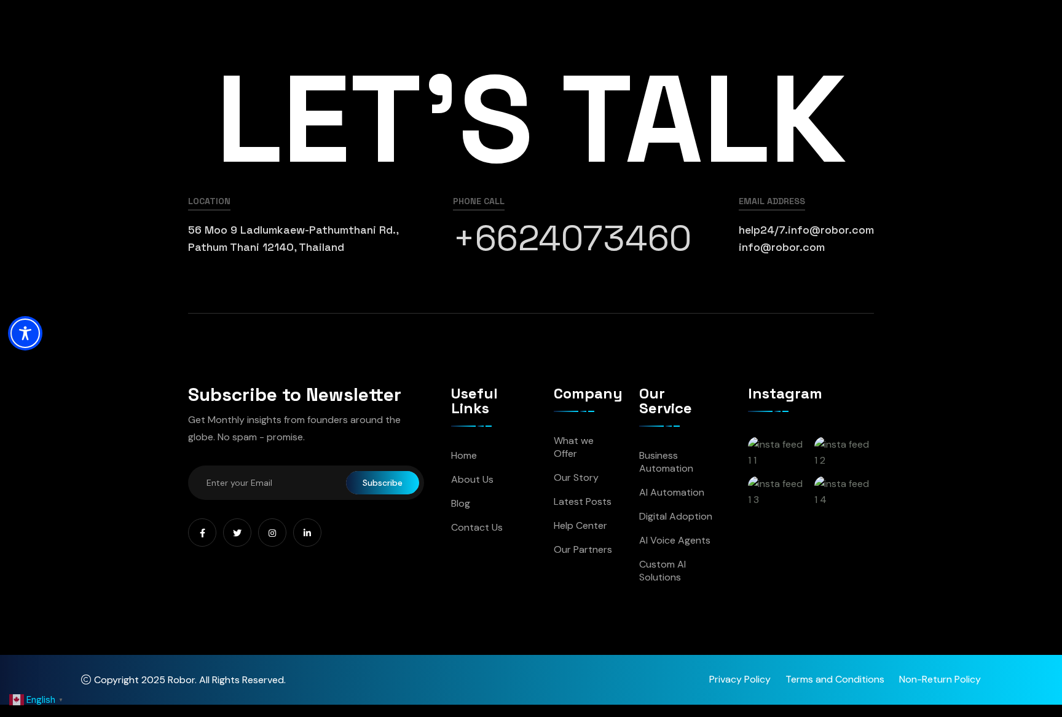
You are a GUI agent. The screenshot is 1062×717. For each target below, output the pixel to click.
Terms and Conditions (834, 679)
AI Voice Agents (674, 540)
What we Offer (574, 447)
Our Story (576, 477)
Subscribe (383, 482)
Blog (460, 503)
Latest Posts (583, 501)
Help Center (580, 525)
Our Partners (583, 549)
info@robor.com (782, 247)
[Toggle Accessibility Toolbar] (25, 333)
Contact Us (477, 527)
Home (464, 455)
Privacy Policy (740, 679)
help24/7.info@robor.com (806, 230)
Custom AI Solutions (662, 571)
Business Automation (666, 462)
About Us (472, 479)
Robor (181, 679)
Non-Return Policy (940, 679)
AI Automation (671, 492)
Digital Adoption (675, 516)
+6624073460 (572, 238)
